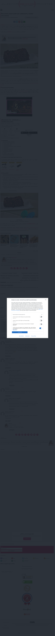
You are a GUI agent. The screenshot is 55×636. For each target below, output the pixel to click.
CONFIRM (20, 332)
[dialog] (27, 318)
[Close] (46, 300)
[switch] (40, 317)
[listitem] (27, 314)
